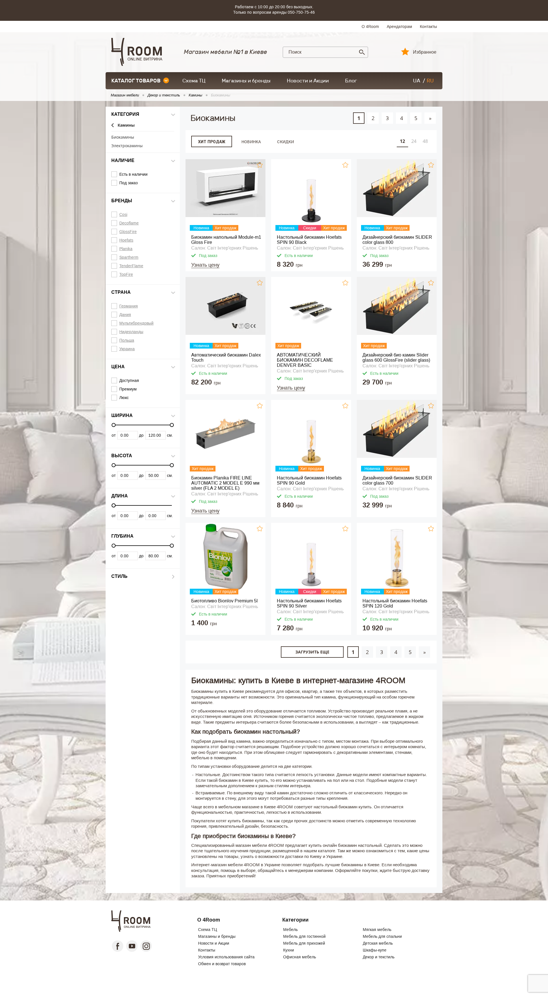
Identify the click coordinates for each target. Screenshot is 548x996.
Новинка (251, 141)
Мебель (290, 929)
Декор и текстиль (378, 957)
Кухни (288, 950)
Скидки (285, 141)
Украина (127, 349)
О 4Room (370, 26)
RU (430, 81)
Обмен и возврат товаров (222, 963)
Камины (126, 125)
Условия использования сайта (226, 957)
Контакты (428, 26)
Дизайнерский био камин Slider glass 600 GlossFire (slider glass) (396, 358)
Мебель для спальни (382, 936)
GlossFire (128, 231)
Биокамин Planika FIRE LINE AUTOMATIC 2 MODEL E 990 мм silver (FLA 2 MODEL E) (225, 483)
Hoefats (126, 240)
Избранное (424, 52)
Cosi (123, 214)
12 (402, 141)
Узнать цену (205, 265)
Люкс (124, 397)
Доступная (129, 380)
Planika (125, 248)
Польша (126, 340)
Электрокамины (127, 146)
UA (416, 81)
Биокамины (122, 137)
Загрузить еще (312, 652)
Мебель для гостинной (304, 936)
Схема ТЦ (194, 81)
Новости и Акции (308, 81)
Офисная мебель (299, 957)
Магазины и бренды (246, 81)
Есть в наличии (133, 174)
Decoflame (129, 223)
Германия (128, 306)
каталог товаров (135, 81)
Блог (351, 81)
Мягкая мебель (377, 929)
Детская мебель (378, 943)
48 (425, 141)
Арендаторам (399, 26)
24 (413, 141)
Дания (125, 314)
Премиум (128, 389)
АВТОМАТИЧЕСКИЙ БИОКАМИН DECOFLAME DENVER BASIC (305, 360)
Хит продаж (211, 141)
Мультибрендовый (136, 323)
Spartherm (128, 257)
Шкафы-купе (374, 950)
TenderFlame (131, 266)
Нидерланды (131, 331)
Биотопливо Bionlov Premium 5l (224, 600)
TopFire (126, 274)
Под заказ (128, 183)
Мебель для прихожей (304, 943)
